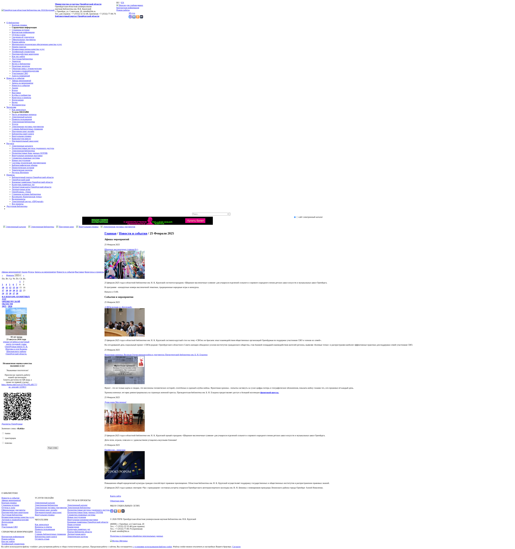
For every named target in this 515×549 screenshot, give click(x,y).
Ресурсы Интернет (20, 172)
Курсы (15, 90)
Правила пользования (22, 119)
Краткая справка (19, 25)
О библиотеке (12, 22)
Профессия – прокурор (114, 450)
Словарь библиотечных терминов (27, 129)
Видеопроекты (18, 199)
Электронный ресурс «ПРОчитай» (28, 201)
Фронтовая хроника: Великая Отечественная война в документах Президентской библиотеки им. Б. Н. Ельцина (155, 355)
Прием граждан (19, 47)
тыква (7, 433)
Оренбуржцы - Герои (21, 192)
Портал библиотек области (79, 532)
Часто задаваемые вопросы (24, 114)
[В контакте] (134, 18)
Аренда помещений (21, 76)
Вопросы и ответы (43, 527)
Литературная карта (76, 534)
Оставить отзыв (42, 539)
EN (122, 2)
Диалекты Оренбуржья (11, 424)
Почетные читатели (21, 66)
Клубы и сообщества (21, 95)
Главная (110, 233)
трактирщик (10, 438)
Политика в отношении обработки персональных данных (136, 536)
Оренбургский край (21, 180)
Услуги (15, 124)
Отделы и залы (18, 35)
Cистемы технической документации (29, 163)
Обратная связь (117, 501)
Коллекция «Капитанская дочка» (27, 196)
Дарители (16, 61)
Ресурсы (10, 143)
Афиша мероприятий (21, 80)
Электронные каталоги (22, 146)
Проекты (10, 175)
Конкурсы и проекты (21, 97)
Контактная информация (127, 8)
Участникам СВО (20, 73)
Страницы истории (21, 30)
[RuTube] (141, 18)
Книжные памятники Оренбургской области (32, 182)
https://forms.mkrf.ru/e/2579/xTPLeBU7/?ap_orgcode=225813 (19, 385)
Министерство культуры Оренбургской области (78, 4)
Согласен (236, 547)
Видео (15, 102)
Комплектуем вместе (21, 138)
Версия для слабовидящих (131, 5)
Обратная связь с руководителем (27, 68)
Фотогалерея (17, 100)
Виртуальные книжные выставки (27, 155)
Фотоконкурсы (18, 105)
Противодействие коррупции (25, 54)
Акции (15, 88)
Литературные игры (21, 189)
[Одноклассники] (137, 18)
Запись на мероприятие (22, 83)
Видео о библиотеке (21, 64)
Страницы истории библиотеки (26, 194)
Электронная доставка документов (28, 126)
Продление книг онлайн (23, 131)
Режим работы (123, 10)
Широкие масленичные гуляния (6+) (121, 249)
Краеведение (73, 527)
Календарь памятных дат (23, 184)
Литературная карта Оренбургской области (31, 187)
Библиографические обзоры (24, 165)
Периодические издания (23, 167)
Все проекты (17, 204)
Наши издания (74, 524)
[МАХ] (130, 18)
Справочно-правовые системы (26, 158)
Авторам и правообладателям (25, 71)
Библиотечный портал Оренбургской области (77, 16)
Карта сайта (115, 496)
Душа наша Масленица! (115, 402)
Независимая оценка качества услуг (28, 49)
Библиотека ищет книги (23, 134)
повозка (8, 443)
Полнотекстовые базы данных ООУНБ (29, 153)
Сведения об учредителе (23, 37)
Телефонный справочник (23, 51)
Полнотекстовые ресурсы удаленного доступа (33, 148)
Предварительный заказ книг (25, 141)
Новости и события (15, 78)
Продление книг (66, 227)
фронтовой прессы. (269, 392)
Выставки (16, 93)
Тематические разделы (22, 170)
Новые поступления (21, 160)
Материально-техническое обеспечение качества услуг (37, 44)
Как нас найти (18, 56)
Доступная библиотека (22, 59)
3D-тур (132, 13)
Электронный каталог (22, 117)
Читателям (11, 107)
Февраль (10, 275)
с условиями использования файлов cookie (152, 547)
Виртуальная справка (21, 136)
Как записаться (19, 109)
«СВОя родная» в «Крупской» (118, 307)
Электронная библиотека (23, 122)
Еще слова (52, 448)
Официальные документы (24, 39)
